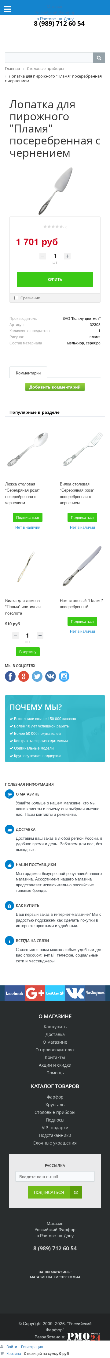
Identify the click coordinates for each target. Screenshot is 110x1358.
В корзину (27, 651)
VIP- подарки (55, 1127)
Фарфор (55, 1097)
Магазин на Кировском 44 (55, 1277)
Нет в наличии (27, 527)
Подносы (55, 1120)
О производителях (55, 1050)
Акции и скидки (55, 1065)
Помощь (55, 1073)
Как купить (55, 1027)
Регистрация (32, 1346)
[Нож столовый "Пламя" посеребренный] (82, 566)
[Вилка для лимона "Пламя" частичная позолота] (27, 566)
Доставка (55, 1034)
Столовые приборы (55, 1112)
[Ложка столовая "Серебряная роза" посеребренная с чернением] (27, 450)
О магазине (55, 1042)
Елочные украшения (55, 1143)
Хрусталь (55, 1104)
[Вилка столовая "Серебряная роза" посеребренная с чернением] (82, 450)
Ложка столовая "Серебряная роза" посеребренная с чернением (22, 493)
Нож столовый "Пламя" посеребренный (81, 603)
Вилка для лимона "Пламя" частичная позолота (23, 606)
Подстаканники (55, 1135)
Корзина (13, 1353)
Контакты (55, 1057)
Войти (12, 1346)
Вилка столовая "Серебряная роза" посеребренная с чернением (77, 493)
